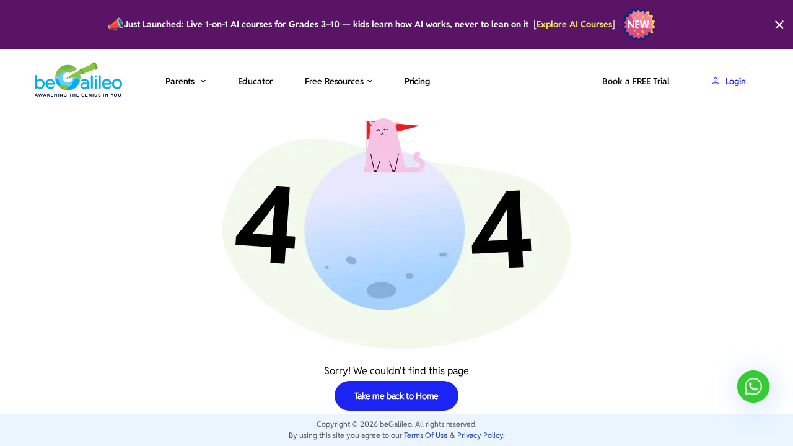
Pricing (417, 81)
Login (735, 81)
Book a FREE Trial (635, 81)
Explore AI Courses (574, 24)
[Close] (779, 24)
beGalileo (396, 424)
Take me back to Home (396, 395)
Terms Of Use (426, 435)
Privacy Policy (480, 435)
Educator (255, 81)
